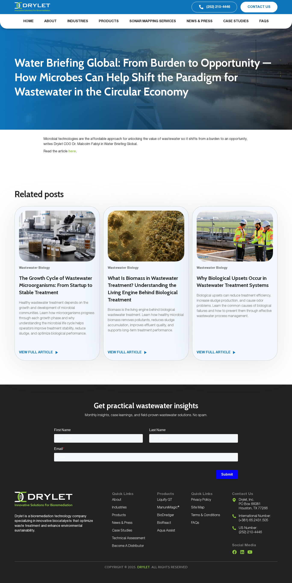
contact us (259, 7)
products (109, 21)
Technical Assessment (128, 538)
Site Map (198, 507)
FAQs (264, 21)
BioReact (164, 522)
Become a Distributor (128, 546)
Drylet (143, 567)
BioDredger (165, 515)
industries (77, 21)
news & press (199, 21)
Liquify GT (164, 499)
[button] (77, 21)
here (72, 151)
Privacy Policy (201, 499)
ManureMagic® (168, 507)
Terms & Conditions (205, 515)
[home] (32, 7)
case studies (236, 21)
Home (28, 21)
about (50, 21)
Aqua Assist (166, 530)
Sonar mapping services (152, 21)
